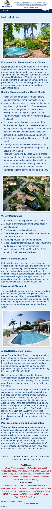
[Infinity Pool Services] (26, 4)
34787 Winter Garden (14, 468)
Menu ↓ (45, 11)
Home (5, 11)
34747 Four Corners (28, 480)
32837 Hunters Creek (40, 474)
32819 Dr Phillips (19, 471)
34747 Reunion (26, 477)
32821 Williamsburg (21, 474)
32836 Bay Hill (33, 471)
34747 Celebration (10, 477)
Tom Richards (17, 501)
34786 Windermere (32, 468)
